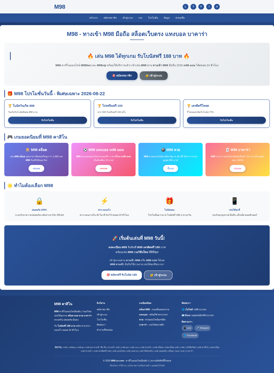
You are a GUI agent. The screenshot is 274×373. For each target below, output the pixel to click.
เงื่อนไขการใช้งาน (118, 365)
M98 (59, 7)
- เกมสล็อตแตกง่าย (154, 309)
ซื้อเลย (170, 168)
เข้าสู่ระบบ (127, 18)
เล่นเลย (36, 168)
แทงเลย (103, 168)
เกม (140, 18)
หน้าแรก (93, 18)
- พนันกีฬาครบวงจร (153, 314)
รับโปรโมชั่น (47, 120)
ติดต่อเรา (101, 324)
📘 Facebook (190, 335)
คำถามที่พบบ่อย (105, 330)
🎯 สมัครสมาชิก (122, 75)
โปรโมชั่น (153, 18)
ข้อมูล (167, 18)
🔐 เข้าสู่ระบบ (153, 75)
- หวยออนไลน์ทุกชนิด (152, 319)
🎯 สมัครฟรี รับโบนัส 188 (121, 274)
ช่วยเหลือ (180, 18)
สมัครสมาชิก (110, 18)
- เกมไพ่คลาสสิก (151, 324)
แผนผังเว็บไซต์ (158, 365)
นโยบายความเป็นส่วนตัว (139, 365)
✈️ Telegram (202, 328)
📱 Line (187, 328)
